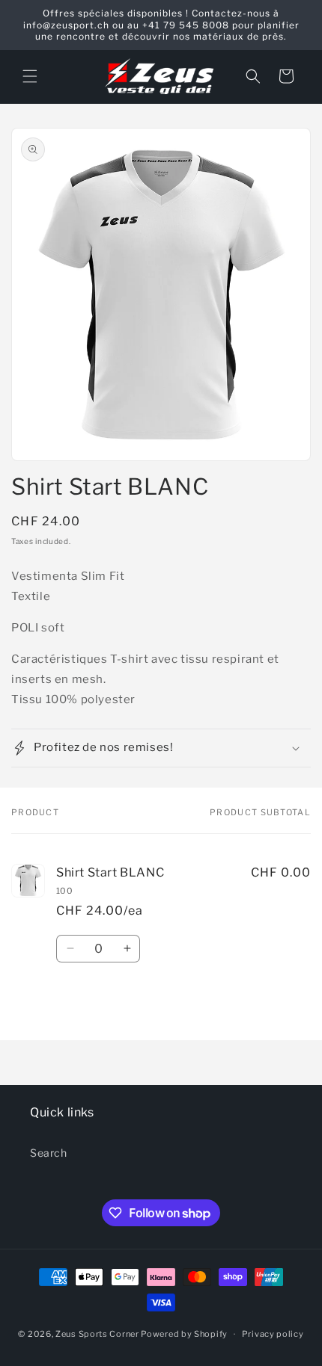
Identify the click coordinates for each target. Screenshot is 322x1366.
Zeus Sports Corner (97, 1334)
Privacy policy (273, 1334)
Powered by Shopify (184, 1334)
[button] (29, 76)
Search (48, 1152)
